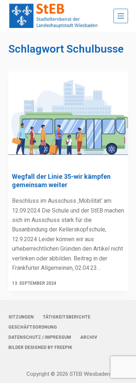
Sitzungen (21, 317)
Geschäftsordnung (32, 327)
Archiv (88, 337)
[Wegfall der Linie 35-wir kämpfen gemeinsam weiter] (68, 116)
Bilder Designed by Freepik (40, 347)
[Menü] (121, 16)
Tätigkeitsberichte (66, 317)
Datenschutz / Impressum (39, 337)
